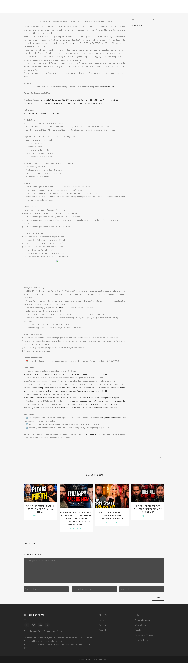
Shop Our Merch (142, 640)
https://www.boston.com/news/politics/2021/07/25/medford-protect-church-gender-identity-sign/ (66, 374)
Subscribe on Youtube (144, 635)
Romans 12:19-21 (47, 100)
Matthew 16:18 (98, 100)
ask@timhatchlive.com (110, 418)
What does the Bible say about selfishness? (42, 113)
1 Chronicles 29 (83, 103)
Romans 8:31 (108, 87)
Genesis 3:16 (60, 100)
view (40, 492)
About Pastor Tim (106, 615)
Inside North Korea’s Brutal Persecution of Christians (148, 509)
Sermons (103, 625)
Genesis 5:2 (70, 43)
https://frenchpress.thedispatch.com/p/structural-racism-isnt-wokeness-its (93, 401)
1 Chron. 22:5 (62, 308)
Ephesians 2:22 (111, 100)
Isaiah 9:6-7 (95, 103)
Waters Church (141, 625)
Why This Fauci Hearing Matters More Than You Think (40, 509)
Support (102, 630)
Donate (138, 630)
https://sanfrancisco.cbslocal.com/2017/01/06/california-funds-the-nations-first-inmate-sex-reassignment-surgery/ (72, 398)
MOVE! (138, 615)
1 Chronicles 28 (69, 103)
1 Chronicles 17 (72, 100)
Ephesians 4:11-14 (31, 103)
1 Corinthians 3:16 (55, 103)
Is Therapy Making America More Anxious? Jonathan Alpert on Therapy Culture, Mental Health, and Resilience (76, 518)
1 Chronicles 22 (85, 100)
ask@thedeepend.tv (92, 434)
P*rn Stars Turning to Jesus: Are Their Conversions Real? (112, 515)
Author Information (142, 620)
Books (101, 620)
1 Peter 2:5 (43, 103)
